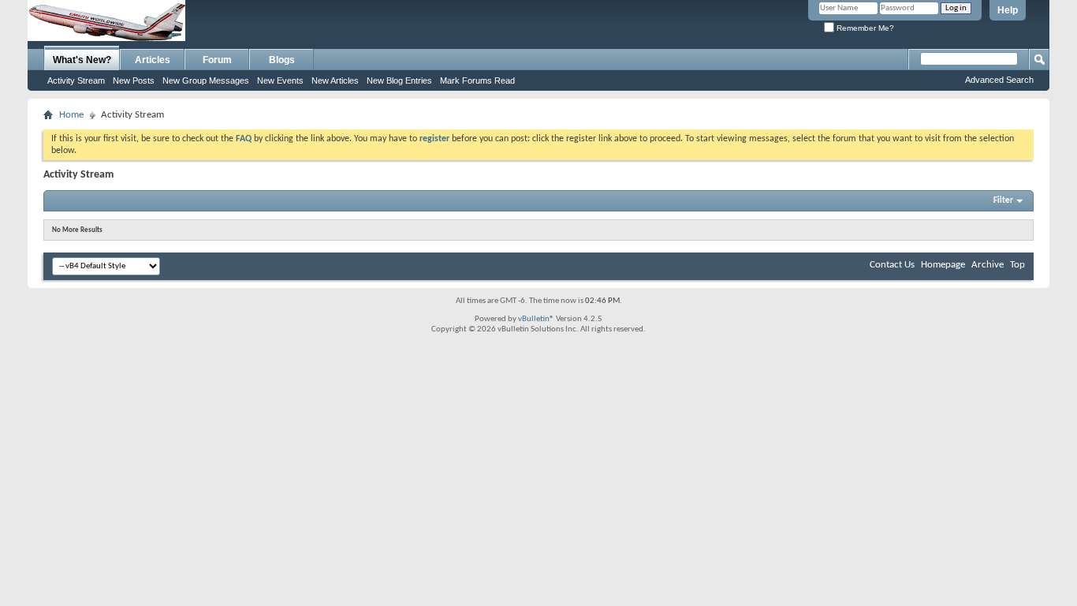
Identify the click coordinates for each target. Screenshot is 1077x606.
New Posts (134, 80)
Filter (1003, 200)
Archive (987, 265)
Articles (152, 59)
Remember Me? (864, 28)
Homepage (943, 265)
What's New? (82, 59)
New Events (280, 80)
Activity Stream (76, 80)
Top (1017, 265)
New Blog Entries (399, 80)
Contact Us (892, 265)
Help (1007, 10)
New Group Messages (205, 80)
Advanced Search (999, 79)
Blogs (282, 59)
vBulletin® (536, 319)
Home (71, 115)
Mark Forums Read (477, 80)
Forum (217, 59)
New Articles (335, 80)
